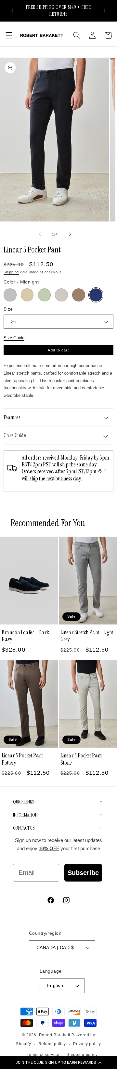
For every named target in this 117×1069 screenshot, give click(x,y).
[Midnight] (95, 294)
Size (8, 309)
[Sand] (27, 294)
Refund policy (52, 1044)
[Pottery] (78, 294)
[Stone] (61, 294)
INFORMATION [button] (25, 815)
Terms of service (43, 1054)
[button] (58, 1062)
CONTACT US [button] (23, 828)
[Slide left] (40, 234)
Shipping (11, 272)
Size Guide (14, 337)
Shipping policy (82, 1054)
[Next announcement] (105, 10)
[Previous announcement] (13, 10)
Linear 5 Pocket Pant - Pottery (24, 759)
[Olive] (44, 294)
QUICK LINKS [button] (23, 802)
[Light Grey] (10, 294)
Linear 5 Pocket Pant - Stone (82, 759)
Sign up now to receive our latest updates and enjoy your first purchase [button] (58, 844)
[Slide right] (70, 234)
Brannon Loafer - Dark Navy (25, 636)
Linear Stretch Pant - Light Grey (86, 636)
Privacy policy (87, 1044)
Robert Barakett (55, 1035)
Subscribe (83, 872)
